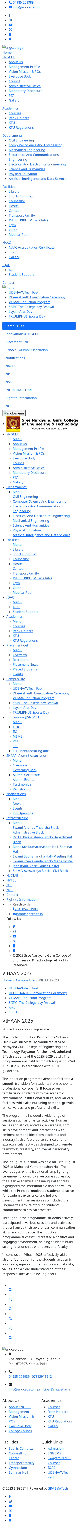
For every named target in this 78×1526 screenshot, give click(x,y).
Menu (17, 439)
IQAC (6, 265)
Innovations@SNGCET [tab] (22, 334)
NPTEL (11, 880)
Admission (56, 1448)
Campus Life (15, 679)
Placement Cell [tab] (17, 342)
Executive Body (20, 1426)
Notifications (16, 794)
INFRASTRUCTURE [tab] (19, 390)
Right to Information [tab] (21, 398)
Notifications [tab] (15, 358)
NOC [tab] (9, 406)
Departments (12, 135)
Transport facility (21, 1463)
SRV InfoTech (58, 1488)
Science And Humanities (31, 525)
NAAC (6, 242)
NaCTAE (12, 875)
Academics (10, 108)
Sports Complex (21, 1448)
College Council (20, 1431)
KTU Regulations (60, 1421)
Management (19, 1411)
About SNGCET (20, 1407)
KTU (51, 1416)
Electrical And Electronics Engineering (41, 516)
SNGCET (8, 57)
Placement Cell (17, 645)
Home (7, 52)
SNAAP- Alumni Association (26, 755)
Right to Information (22, 899)
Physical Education (27, 530)
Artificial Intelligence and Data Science (41, 535)
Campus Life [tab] (15, 326)
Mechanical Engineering (31, 520)
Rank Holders (58, 1411)
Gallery (53, 1426)
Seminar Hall (18, 1472)
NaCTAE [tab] (11, 366)
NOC (9, 890)
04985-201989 (19, 1376)
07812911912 (42, 1376)
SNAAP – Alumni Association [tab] (27, 350)
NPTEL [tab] (10, 374)
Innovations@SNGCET (22, 717)
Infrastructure (17, 818)
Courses (54, 1407)
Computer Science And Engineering (39, 501)
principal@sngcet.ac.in (54, 1389)
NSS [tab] (9, 382)
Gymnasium (18, 1467)
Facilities (8, 186)
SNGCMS (54, 1453)
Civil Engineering (25, 496)
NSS (9, 885)
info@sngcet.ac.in (22, 1389)
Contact (8, 282)
